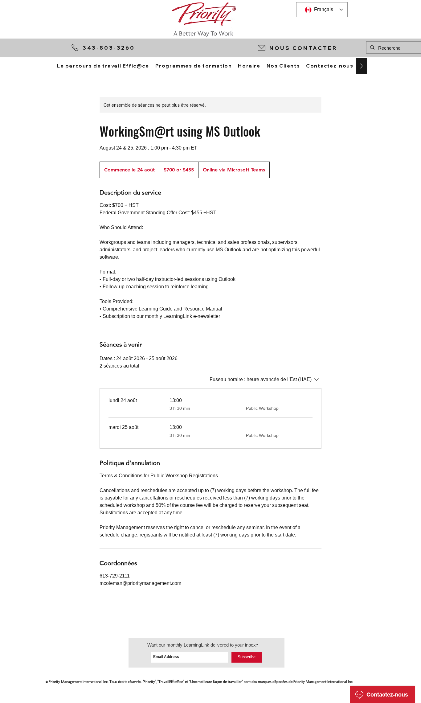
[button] (308, 48)
